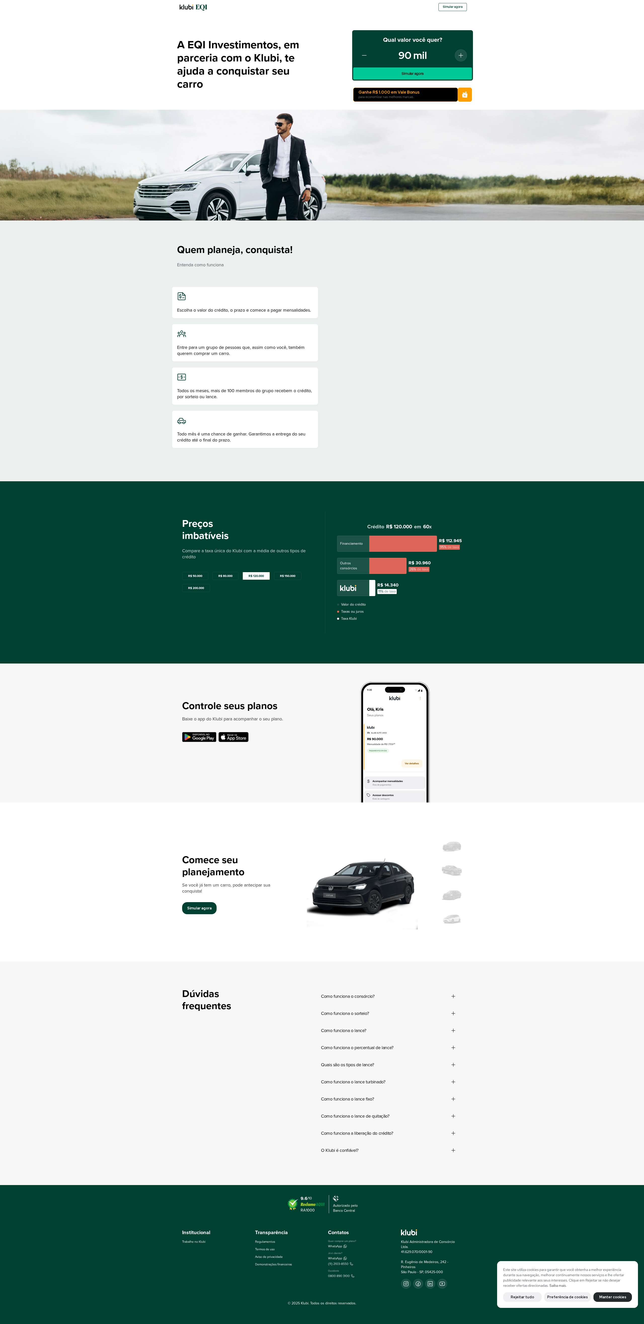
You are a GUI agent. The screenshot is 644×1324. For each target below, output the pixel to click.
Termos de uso (265, 1249)
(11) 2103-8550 (338, 1264)
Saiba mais (557, 1285)
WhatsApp (335, 1246)
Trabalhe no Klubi (194, 1242)
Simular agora (453, 7)
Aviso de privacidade (269, 1257)
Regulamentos (265, 1242)
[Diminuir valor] (364, 55)
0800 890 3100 (339, 1276)
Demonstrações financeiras (273, 1264)
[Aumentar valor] (461, 55)
